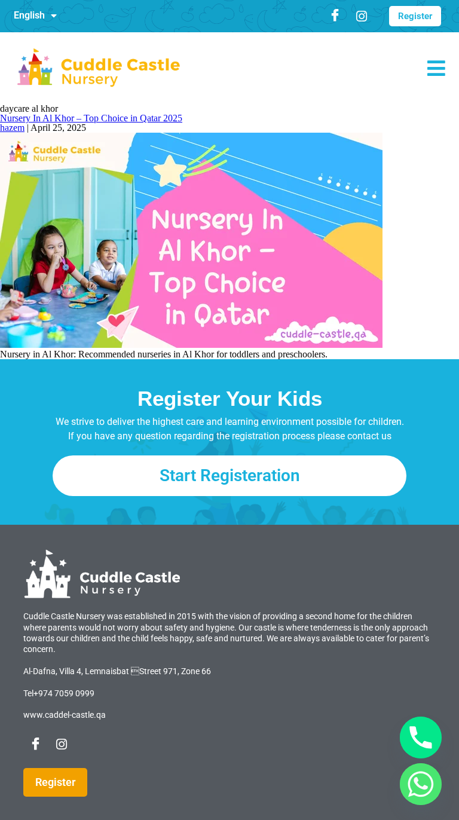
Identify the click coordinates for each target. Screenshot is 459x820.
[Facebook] (335, 16)
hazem (12, 128)
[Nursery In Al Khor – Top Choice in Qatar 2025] (191, 344)
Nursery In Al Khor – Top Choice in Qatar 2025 (91, 118)
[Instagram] (362, 16)
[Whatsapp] (421, 784)
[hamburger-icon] (438, 73)
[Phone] (421, 737)
